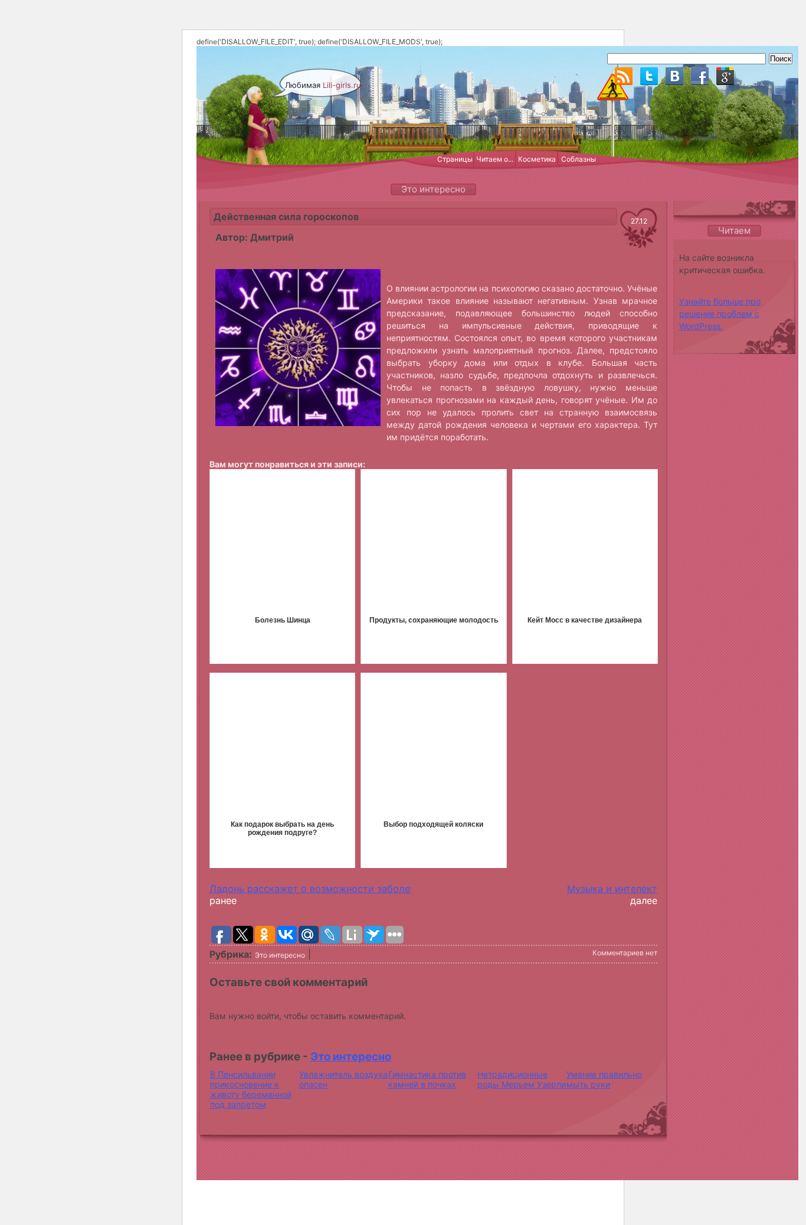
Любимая (323, 85)
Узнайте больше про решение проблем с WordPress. (720, 313)
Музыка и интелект (612, 889)
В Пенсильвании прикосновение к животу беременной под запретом (250, 1089)
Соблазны (578, 159)
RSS (624, 76)
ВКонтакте (674, 76)
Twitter (649, 76)
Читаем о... (494, 159)
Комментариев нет (624, 952)
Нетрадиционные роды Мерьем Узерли (521, 1079)
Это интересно (280, 955)
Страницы (455, 159)
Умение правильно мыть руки (604, 1079)
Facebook (700, 76)
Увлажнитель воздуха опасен (343, 1079)
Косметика (537, 159)
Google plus (725, 76)
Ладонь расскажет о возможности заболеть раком (331, 889)
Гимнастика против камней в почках (427, 1079)
